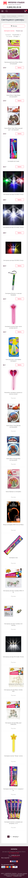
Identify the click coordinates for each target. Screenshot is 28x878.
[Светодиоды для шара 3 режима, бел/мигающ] (13, 611)
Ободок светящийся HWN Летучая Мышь (13, 524)
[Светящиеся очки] (13, 545)
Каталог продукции (11, 16)
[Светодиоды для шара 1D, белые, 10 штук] (13, 214)
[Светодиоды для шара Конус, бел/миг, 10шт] (13, 677)
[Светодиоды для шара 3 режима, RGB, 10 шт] (13, 578)
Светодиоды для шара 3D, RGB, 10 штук (13, 260)
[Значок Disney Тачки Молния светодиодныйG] (13, 412)
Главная (3, 16)
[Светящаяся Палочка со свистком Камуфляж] (13, 280)
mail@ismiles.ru (16, 856)
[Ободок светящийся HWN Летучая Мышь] (13, 512)
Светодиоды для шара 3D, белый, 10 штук (13, 656)
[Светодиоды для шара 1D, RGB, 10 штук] (13, 181)
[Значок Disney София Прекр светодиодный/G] (13, 82)
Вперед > (16, 836)
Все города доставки (14, 852)
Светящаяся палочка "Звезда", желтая (13, 755)
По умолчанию (16, 34)
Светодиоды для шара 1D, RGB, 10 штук (13, 194)
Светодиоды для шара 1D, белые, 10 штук (13, 227)
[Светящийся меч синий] (13, 148)
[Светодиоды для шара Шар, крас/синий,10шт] (13, 710)
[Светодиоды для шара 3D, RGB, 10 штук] (13, 247)
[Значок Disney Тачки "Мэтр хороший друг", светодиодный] (13, 115)
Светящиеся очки (13, 557)
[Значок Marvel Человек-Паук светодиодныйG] (13, 445)
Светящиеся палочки (9, 30)
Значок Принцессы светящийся (13, 491)
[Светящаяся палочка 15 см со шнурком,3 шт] (13, 776)
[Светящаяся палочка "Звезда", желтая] (13, 743)
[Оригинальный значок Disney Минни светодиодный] (13, 49)
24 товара (16, 36)
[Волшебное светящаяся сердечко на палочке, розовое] (13, 379)
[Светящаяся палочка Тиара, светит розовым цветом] (13, 313)
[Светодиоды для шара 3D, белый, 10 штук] (13, 644)
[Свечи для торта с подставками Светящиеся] (13, 346)
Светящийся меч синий (13, 161)
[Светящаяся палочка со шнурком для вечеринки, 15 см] (13, 809)
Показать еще (19, 30)
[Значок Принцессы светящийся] (13, 478)
